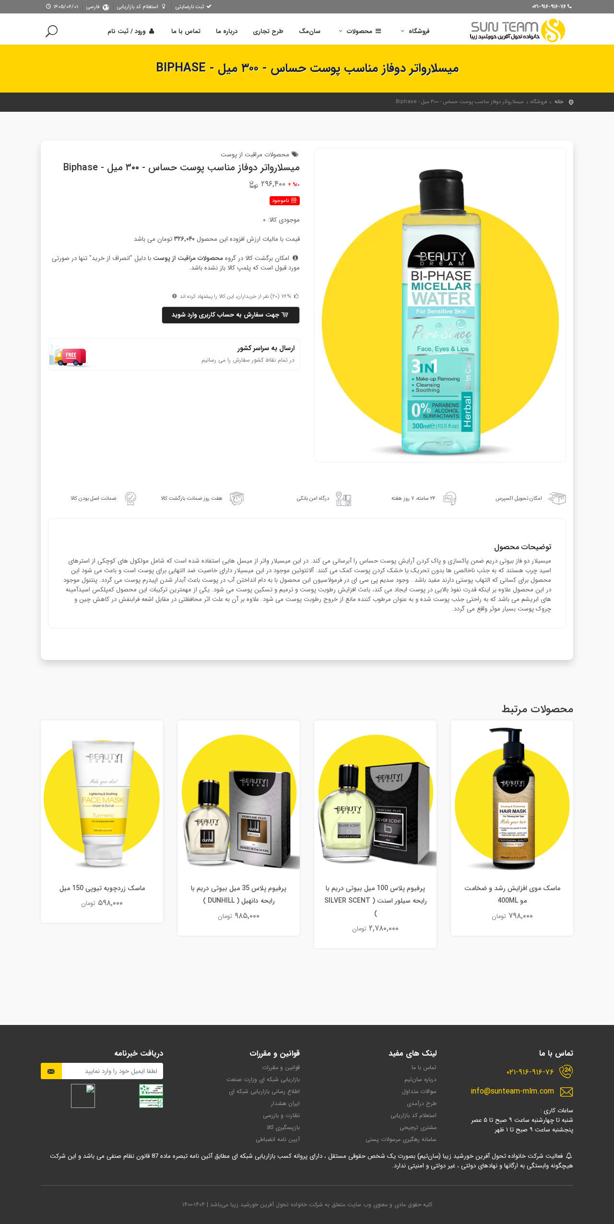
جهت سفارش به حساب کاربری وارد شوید (226, 315)
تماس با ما (186, 31)
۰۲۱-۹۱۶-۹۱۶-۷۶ (530, 1072)
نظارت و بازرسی (281, 1115)
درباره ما (226, 31)
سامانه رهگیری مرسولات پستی (401, 1139)
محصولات (359, 31)
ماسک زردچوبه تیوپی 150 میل (102, 888)
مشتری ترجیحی (418, 1127)
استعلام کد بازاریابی (138, 7)
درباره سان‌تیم (420, 1079)
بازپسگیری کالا (283, 1127)
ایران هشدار (285, 1103)
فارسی (92, 7)
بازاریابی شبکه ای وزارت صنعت (263, 1079)
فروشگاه (418, 31)
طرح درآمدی (422, 1103)
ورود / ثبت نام (127, 31)
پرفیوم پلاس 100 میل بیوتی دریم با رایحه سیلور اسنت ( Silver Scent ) (375, 901)
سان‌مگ (309, 31)
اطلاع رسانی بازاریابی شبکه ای (264, 1091)
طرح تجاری (268, 31)
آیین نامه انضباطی (278, 1139)
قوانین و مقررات (281, 1067)
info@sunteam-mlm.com (512, 1091)
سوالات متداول (419, 1091)
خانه (559, 102)
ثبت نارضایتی (190, 7)
